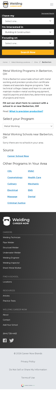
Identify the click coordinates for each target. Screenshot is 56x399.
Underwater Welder (12, 253)
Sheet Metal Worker (12, 268)
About (5, 315)
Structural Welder (11, 247)
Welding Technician (11, 237)
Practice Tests (9, 301)
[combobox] (28, 21)
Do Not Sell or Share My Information (28, 369)
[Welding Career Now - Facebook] (5, 340)
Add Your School (10, 325)
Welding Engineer (11, 258)
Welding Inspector (11, 263)
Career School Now (18, 156)
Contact (6, 320)
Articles (6, 296)
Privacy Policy (28, 361)
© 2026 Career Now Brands (28, 353)
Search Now (28, 52)
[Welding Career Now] (12, 4)
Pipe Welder (8, 242)
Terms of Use (28, 378)
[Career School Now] (28, 386)
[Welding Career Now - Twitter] (11, 340)
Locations (7, 282)
